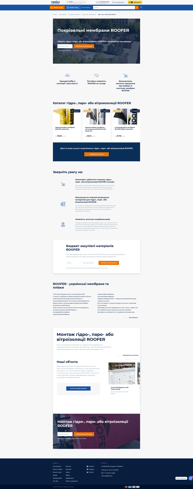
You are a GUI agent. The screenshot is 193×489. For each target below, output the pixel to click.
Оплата (68, 472)
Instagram (91, 469)
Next (132, 373)
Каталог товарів (57, 469)
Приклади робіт (57, 478)
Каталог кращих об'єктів (78, 388)
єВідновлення (137, 2)
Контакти (68, 466)
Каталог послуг (57, 472)
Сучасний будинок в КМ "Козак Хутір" (119, 388)
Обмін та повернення (72, 481)
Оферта (68, 475)
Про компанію (57, 466)
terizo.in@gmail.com (119, 2)
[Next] (134, 360)
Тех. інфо (55, 481)
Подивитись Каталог (97, 154)
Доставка (68, 469)
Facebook (91, 466)
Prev (111, 373)
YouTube (91, 472)
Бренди (55, 475)
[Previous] (127, 360)
